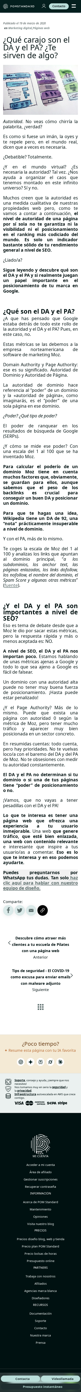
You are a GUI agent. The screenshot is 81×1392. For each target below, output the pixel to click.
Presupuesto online (40, 1261)
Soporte (40, 1321)
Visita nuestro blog (40, 1224)
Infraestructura (25, 1094)
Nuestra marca (40, 1335)
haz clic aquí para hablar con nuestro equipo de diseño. (40, 883)
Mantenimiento (40, 1209)
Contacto (40, 1328)
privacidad (24, 1091)
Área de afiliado (40, 1172)
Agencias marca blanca (40, 1291)
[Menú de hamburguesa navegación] (74, 6)
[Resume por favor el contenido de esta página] (21, 1063)
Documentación (40, 1313)
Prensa (40, 1343)
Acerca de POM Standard (40, 1202)
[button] (31, 910)
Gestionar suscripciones (41, 1179)
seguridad (59, 1087)
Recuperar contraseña (40, 1187)
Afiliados (40, 1284)
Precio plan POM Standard (40, 1246)
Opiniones (40, 1217)
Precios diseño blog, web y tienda (40, 1239)
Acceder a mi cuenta (40, 1165)
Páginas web (41, 28)
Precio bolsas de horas (41, 1254)
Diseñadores (40, 1298)
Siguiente (40, 980)
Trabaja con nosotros (40, 1276)
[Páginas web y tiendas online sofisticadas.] (19, 6)
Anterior (40, 947)
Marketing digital (20, 28)
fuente (11, 585)
